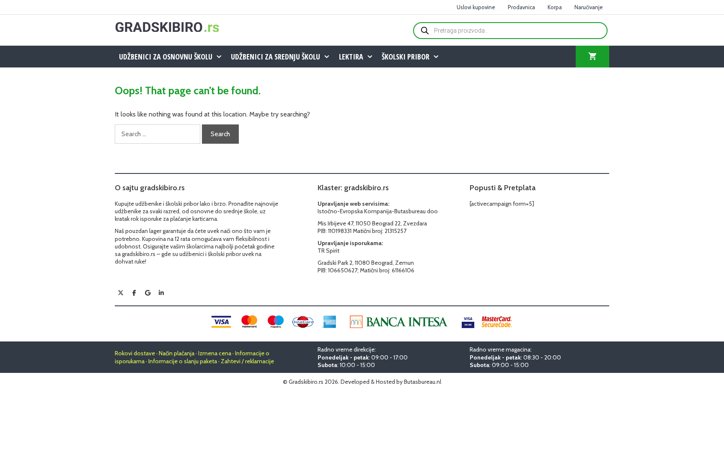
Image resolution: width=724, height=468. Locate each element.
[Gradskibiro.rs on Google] (148, 293)
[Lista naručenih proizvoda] (592, 56)
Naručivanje (588, 7)
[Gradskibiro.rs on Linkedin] (161, 293)
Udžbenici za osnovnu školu (165, 57)
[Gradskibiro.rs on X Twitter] (121, 293)
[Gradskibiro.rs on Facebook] (134, 293)
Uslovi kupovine (476, 7)
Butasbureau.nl (422, 381)
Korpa (555, 7)
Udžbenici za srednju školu (275, 57)
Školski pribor (405, 57)
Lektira (351, 57)
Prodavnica (521, 7)
